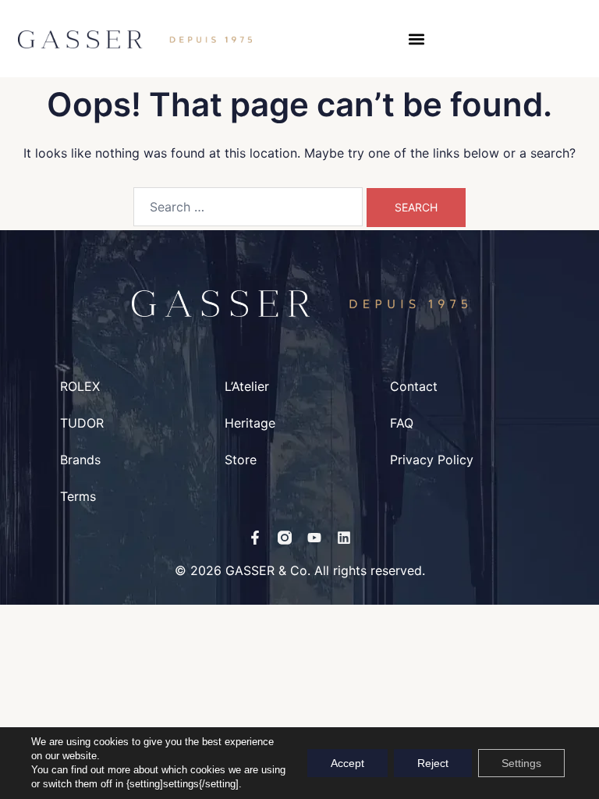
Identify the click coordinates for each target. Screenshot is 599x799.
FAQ (401, 423)
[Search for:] (248, 206)
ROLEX (80, 386)
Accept (347, 763)
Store (241, 459)
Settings (521, 763)
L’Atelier (247, 386)
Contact (414, 386)
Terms (78, 496)
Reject (432, 763)
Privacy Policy (431, 459)
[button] (417, 38)
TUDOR (82, 423)
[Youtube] (314, 538)
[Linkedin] (344, 538)
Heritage (250, 423)
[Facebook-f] (255, 538)
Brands (80, 459)
